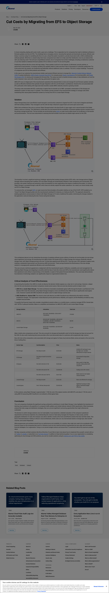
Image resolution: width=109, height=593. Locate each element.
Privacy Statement (41, 591)
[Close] (106, 586)
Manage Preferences (99, 586)
